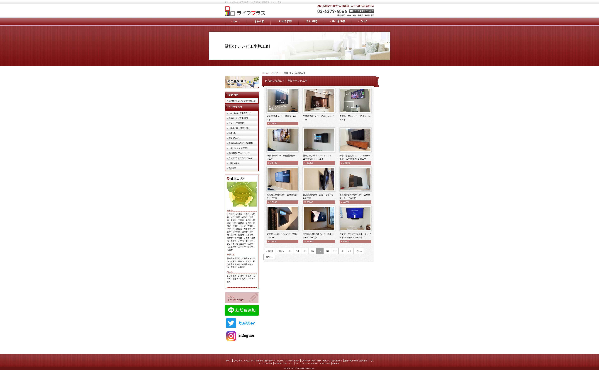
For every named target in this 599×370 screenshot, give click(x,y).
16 (312, 251)
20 (342, 251)
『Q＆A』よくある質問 (238, 148)
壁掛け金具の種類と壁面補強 (241, 143)
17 (319, 251)
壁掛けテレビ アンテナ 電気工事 (242, 100)
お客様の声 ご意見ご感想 (239, 128)
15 (305, 251)
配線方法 (232, 133)
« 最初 (269, 251)
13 (290, 251)
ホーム (228, 360)
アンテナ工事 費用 (236, 123)
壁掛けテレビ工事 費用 (238, 118)
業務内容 (259, 360)
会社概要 (232, 168)
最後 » (269, 257)
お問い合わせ (234, 163)
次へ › (359, 251)
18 (327, 251)
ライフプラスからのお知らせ (241, 158)
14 (297, 251)
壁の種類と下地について (239, 153)
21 (349, 251)
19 (334, 251)
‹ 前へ (281, 251)
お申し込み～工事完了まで (240, 113)
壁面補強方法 (234, 138)
